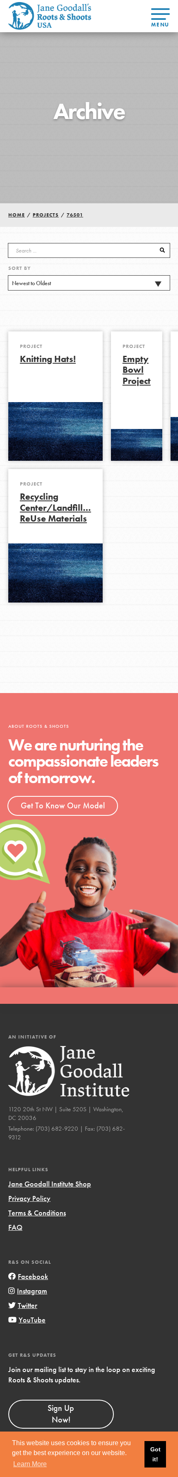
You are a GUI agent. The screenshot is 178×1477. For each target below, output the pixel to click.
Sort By (19, 268)
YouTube (32, 1320)
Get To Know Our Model (63, 805)
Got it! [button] (155, 1454)
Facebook (33, 1276)
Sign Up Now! (61, 1414)
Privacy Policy (29, 1198)
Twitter (27, 1305)
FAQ (15, 1227)
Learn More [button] (30, 1463)
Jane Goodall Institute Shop (49, 1184)
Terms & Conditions (37, 1212)
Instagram (32, 1291)
